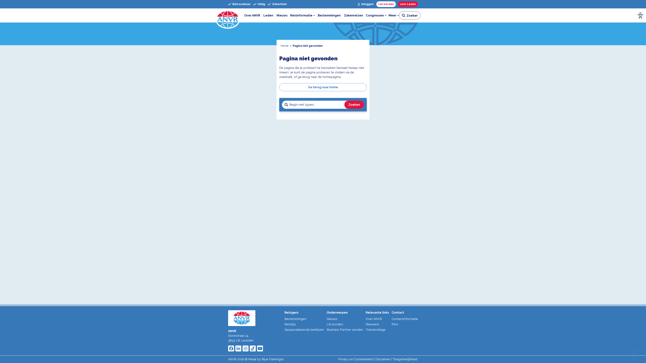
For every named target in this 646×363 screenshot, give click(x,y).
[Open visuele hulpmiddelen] (640, 15)
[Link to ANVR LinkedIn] (238, 348)
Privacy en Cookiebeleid (355, 359)
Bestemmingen (295, 319)
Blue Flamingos (273, 359)
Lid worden (335, 324)
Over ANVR (374, 319)
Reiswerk (372, 324)
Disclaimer (382, 359)
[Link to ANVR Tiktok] (253, 348)
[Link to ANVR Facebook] (231, 348)
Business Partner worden (345, 329)
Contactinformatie (405, 319)
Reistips (290, 324)
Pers (395, 324)
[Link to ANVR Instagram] (245, 348)
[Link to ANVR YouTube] (260, 348)
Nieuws (332, 319)
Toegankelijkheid (405, 359)
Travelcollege (375, 329)
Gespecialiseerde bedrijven (304, 329)
